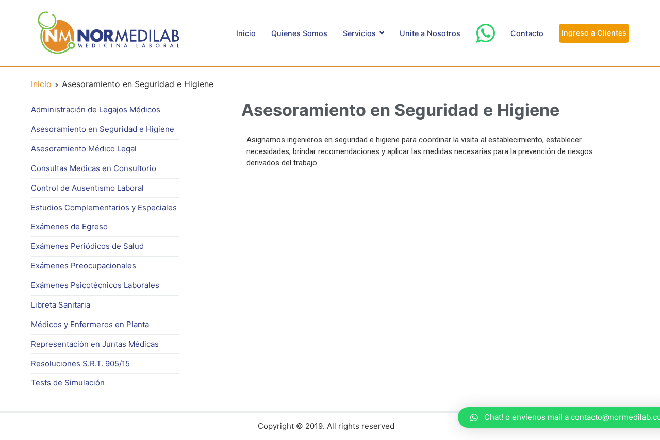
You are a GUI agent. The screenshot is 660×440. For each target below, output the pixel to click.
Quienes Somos (299, 33)
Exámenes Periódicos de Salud (87, 246)
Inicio (246, 33)
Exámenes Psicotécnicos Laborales (95, 285)
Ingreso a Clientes (594, 32)
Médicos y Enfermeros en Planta (90, 324)
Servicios (359, 33)
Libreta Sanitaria (60, 305)
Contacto (526, 33)
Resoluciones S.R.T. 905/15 (80, 363)
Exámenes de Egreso (69, 226)
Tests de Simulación (68, 382)
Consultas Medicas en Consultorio (93, 168)
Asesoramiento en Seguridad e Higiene (102, 129)
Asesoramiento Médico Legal (84, 149)
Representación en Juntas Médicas (95, 344)
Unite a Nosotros (430, 33)
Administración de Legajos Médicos (95, 109)
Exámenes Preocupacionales (83, 265)
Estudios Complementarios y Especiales (104, 207)
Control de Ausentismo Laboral (87, 188)
